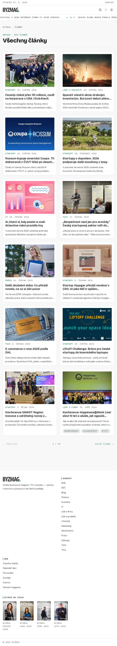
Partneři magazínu (12, 587)
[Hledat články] (100, 9)
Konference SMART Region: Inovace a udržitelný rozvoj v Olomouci (25, 416)
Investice (65, 502)
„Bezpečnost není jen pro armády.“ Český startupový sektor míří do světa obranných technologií (86, 225)
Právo (8, 280)
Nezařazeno (67, 530)
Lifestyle (65, 521)
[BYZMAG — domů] (11, 10)
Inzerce (6, 582)
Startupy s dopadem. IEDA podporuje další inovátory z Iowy (85, 160)
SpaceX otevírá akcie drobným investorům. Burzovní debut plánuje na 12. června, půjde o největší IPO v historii (87, 100)
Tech (65, 217)
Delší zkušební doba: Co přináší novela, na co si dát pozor (26, 287)
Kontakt (109, 2)
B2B (63, 482)
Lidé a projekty (72, 90)
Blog (63, 492)
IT (6, 217)
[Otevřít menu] (111, 9)
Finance (65, 497)
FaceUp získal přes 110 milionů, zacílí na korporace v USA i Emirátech (29, 96)
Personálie (8, 572)
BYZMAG (7, 27)
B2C (63, 487)
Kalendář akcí (9, 568)
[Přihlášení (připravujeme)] (105, 9)
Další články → (104, 444)
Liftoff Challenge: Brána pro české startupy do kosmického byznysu (86, 350)
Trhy (63, 549)
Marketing (66, 525)
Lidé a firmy (70, 407)
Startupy (10, 90)
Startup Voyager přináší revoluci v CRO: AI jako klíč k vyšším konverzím (86, 289)
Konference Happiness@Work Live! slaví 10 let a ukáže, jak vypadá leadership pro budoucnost (87, 416)
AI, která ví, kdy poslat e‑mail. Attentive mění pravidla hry (25, 223)
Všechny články (10, 563)
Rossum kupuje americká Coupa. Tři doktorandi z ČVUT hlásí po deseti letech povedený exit (29, 162)
